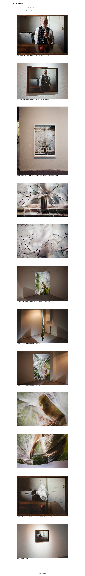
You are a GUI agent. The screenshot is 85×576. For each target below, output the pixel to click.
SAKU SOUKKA (18, 3)
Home (42, 568)
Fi (71, 2)
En (70, 2)
